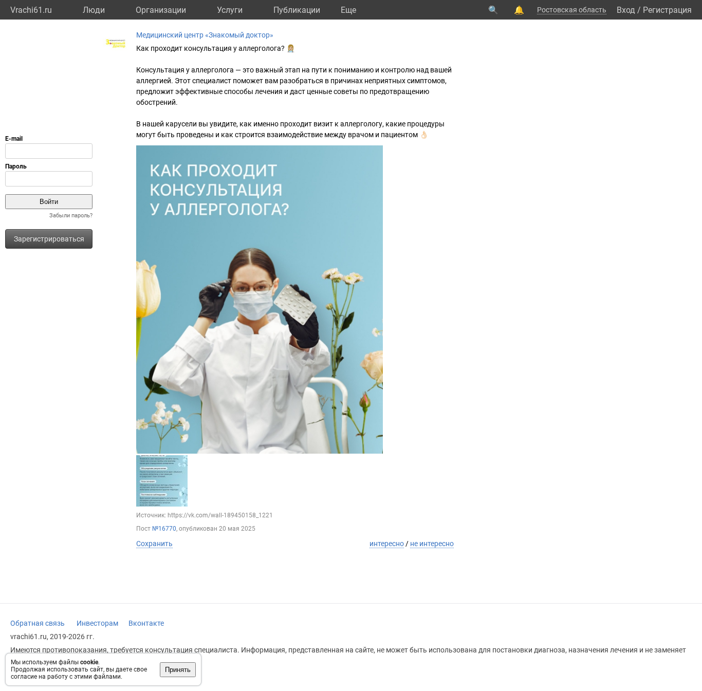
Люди (94, 10)
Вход (626, 10)
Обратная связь (37, 623)
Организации (161, 10)
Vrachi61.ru (31, 10)
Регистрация (667, 10)
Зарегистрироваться (49, 239)
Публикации (296, 10)
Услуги (230, 10)
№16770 (164, 528)
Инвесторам (97, 623)
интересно (387, 543)
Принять (178, 670)
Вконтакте (146, 623)
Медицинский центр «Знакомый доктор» (204, 35)
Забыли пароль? (71, 215)
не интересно (432, 543)
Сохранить (154, 543)
